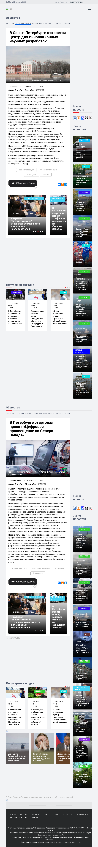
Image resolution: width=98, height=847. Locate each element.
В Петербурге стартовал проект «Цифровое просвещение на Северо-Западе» (60, 218)
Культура (59, 814)
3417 (79, 717)
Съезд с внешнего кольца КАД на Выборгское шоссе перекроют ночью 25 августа (82, 541)
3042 (79, 692)
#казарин (59, 568)
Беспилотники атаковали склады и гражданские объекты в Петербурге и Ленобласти (37, 318)
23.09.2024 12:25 (15, 213)
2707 (79, 301)
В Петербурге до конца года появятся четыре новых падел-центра (83, 180)
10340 (30, 612)
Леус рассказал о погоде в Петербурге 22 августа (82, 571)
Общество (84, 219)
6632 (79, 333)
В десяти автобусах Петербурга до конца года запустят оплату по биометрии (82, 700)
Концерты (84, 740)
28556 (57, 706)
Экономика (35, 814)
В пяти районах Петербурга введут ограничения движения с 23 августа (82, 595)
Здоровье (66, 23)
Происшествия (81, 814)
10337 (26, 213)
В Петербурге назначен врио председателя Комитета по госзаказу (81, 206)
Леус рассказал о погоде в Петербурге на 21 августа (82, 676)
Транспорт (17, 292)
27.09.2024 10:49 (30, 481)
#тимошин (38, 573)
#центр (45, 175)
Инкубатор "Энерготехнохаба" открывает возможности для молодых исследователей (21, 223)
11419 (79, 670)
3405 (79, 771)
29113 (35, 706)
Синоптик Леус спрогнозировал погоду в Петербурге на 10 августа (82, 232)
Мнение (58, 23)
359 (78, 531)
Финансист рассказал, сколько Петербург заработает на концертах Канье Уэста (83, 752)
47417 (12, 307)
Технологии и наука (23, 23)
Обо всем (43, 23)
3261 (79, 642)
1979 (79, 173)
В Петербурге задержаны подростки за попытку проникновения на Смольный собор (82, 362)
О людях (51, 23)
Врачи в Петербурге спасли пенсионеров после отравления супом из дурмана (81, 151)
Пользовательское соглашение (50, 835)
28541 (57, 307)
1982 (79, 743)
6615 (79, 619)
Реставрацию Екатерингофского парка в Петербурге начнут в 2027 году (83, 779)
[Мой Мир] (65, 184)
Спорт (63, 292)
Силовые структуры (79, 351)
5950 (55, 601)
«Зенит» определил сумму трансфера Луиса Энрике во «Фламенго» (60, 317)
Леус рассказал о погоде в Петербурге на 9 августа (82, 338)
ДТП (86, 635)
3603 (79, 380)
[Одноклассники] (62, 184)
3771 (79, 252)
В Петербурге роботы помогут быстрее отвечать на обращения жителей (58, 617)
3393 (79, 565)
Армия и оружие (37, 292)
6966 (79, 226)
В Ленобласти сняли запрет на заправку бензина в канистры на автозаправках (15, 317)
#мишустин (32, 175)
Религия (35, 23)
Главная (12, 814)
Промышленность (80, 713)
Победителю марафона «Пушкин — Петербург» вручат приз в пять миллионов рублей (82, 388)
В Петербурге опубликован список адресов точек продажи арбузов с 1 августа (38, 717)
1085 (79, 142)
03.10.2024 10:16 (30, 87)
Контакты (34, 818)
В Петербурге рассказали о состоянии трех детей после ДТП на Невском (82, 648)
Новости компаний (18, 818)
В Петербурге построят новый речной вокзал (82, 624)
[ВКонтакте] (59, 184)
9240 (55, 203)
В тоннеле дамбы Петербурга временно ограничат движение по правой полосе (82, 309)
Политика (84, 192)
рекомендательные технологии (68, 842)
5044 (79, 275)
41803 (35, 307)
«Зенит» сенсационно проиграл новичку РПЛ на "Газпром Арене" (82, 259)
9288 (79, 587)
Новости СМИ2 (13, 638)
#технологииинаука (48, 170)
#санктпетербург (26, 170)
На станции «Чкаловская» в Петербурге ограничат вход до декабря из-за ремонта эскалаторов (82, 283)
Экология (10, 23)
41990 (12, 706)
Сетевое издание (62, 828)
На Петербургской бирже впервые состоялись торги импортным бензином (82, 725)
